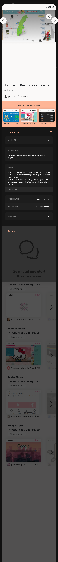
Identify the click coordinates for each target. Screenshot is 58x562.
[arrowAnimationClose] (3, 20)
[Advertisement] (11, 281)
